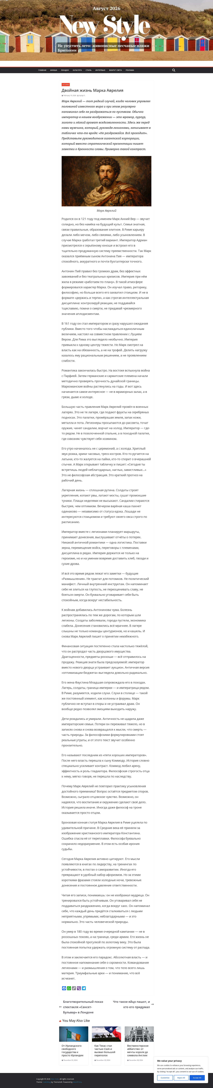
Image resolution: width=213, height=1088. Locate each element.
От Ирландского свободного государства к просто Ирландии (72, 1050)
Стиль (88, 70)
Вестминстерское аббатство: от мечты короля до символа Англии (137, 1050)
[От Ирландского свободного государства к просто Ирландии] (73, 1029)
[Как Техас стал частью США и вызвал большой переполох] (106, 1029)
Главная (42, 70)
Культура (77, 70)
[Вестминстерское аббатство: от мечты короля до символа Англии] (139, 1029)
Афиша (53, 70)
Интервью (100, 70)
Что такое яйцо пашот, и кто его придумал (131, 1004)
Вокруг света (115, 70)
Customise (165, 1078)
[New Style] (106, 3)
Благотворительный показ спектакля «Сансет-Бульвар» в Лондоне (83, 1007)
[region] (181, 1070)
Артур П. (82, 95)
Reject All (181, 1078)
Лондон (65, 70)
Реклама (130, 70)
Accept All (197, 1078)
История (66, 84)
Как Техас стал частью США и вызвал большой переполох (104, 1050)
